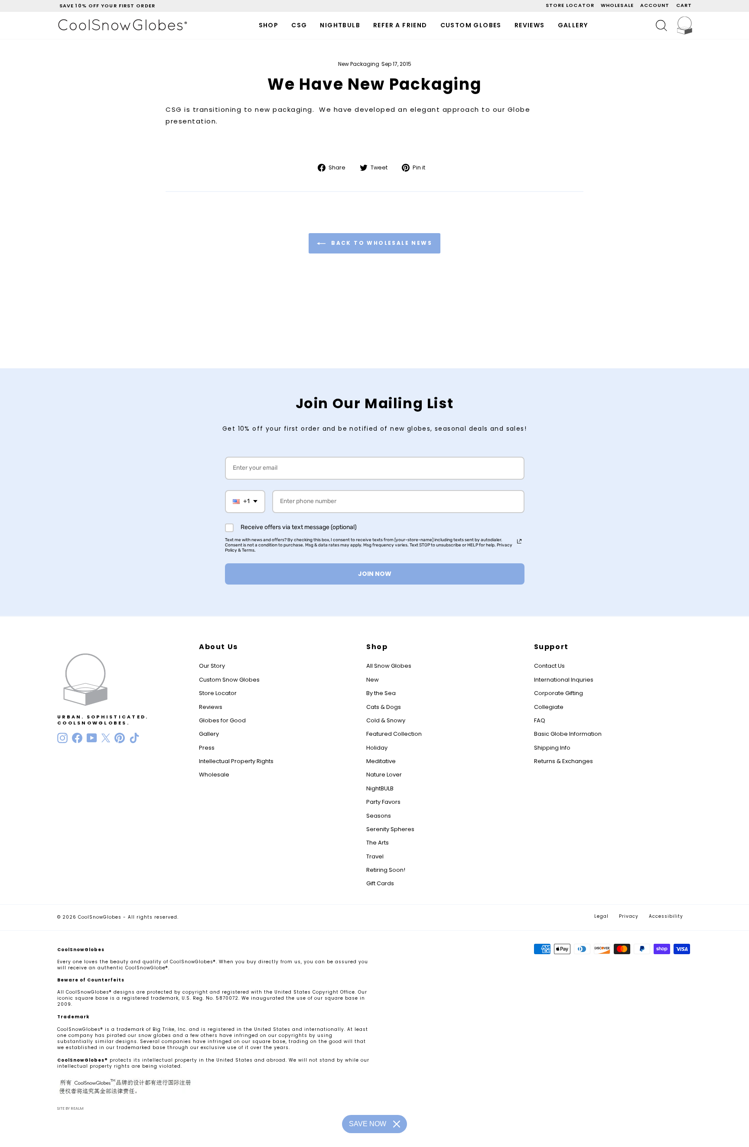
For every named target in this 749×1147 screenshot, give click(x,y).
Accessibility (666, 916)
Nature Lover (384, 774)
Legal (601, 916)
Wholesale (617, 5)
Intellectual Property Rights (236, 761)
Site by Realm (70, 1108)
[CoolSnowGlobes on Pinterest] (119, 738)
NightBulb (340, 25)
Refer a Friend (400, 25)
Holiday (377, 748)
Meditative (381, 761)
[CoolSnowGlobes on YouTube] (92, 738)
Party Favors (383, 802)
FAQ (539, 720)
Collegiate (548, 707)
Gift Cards (380, 883)
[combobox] (245, 501)
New (372, 680)
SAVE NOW (367, 1124)
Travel (375, 856)
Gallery (573, 25)
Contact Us (549, 666)
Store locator (570, 5)
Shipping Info (552, 748)
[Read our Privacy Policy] (519, 541)
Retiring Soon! (385, 870)
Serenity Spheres (390, 829)
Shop (269, 25)
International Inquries (563, 680)
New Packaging (358, 64)
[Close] (396, 1124)
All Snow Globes (388, 666)
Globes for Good (222, 720)
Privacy (628, 916)
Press (207, 748)
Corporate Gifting (558, 693)
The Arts (377, 842)
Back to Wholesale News (380, 243)
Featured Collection (394, 734)
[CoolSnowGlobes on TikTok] (134, 738)
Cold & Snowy (385, 720)
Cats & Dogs (383, 707)
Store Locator (218, 693)
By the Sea (381, 693)
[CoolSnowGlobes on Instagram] (62, 738)
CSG (299, 25)
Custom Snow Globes (229, 680)
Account (655, 5)
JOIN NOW (374, 573)
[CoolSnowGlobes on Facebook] (77, 738)
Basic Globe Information (568, 734)
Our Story (212, 666)
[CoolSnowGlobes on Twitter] (105, 738)
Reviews (530, 25)
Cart (684, 5)
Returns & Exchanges (563, 761)
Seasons (378, 816)
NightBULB (380, 788)
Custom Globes (471, 25)
